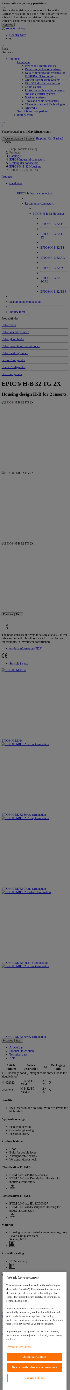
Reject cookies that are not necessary (34, 1367)
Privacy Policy (15, 1346)
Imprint (28, 1346)
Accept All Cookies (34, 1356)
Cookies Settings (35, 1377)
